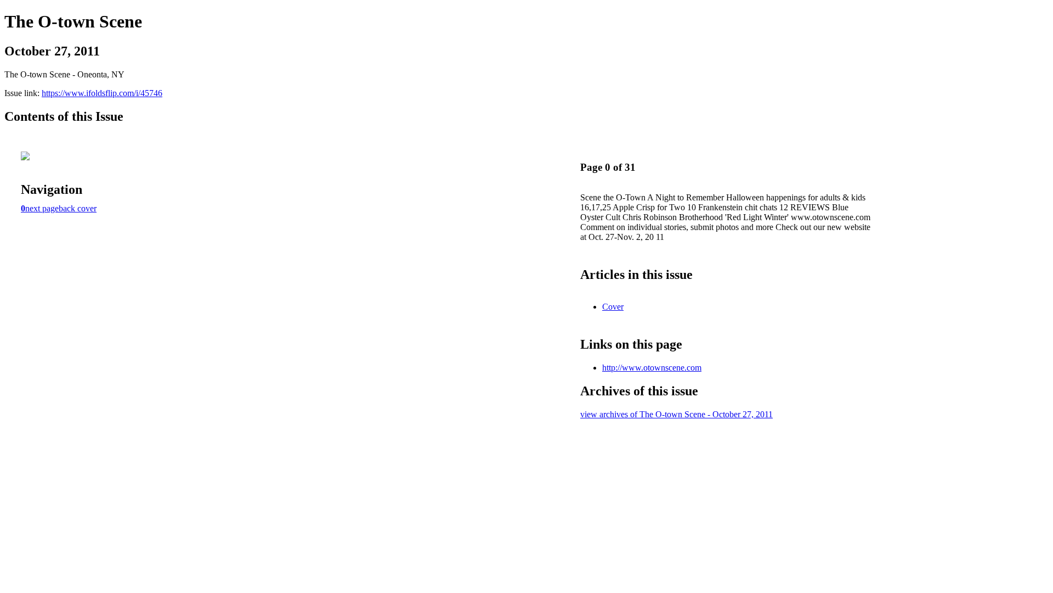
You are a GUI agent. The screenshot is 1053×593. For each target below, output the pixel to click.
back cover (78, 208)
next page (42, 208)
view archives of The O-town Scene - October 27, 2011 (676, 414)
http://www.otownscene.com (651, 367)
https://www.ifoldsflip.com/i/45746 (102, 93)
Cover (613, 306)
